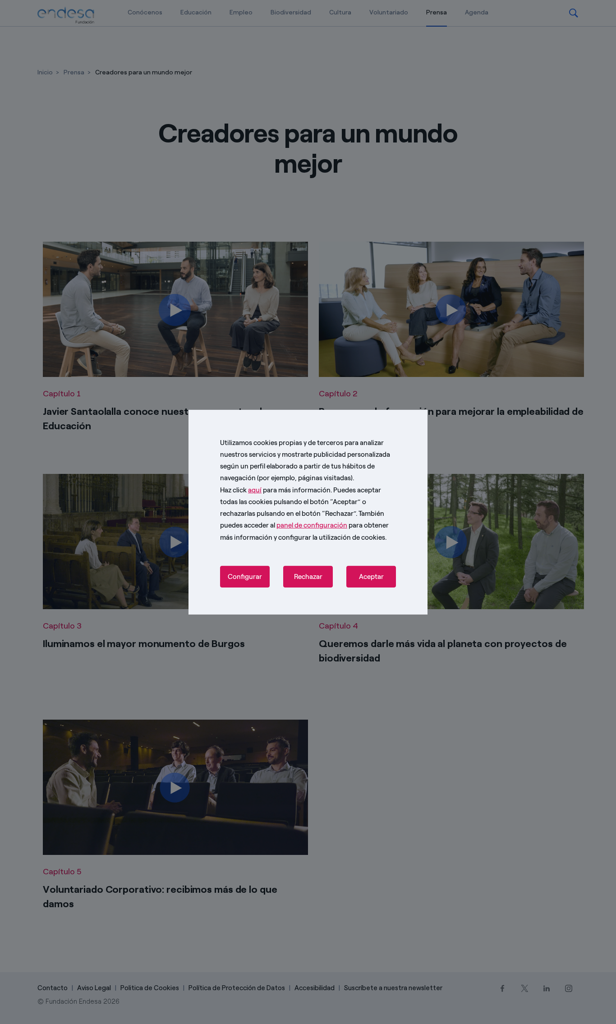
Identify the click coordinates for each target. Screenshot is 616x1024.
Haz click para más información (275, 490)
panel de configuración (311, 525)
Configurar (245, 577)
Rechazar (308, 577)
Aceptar (371, 577)
